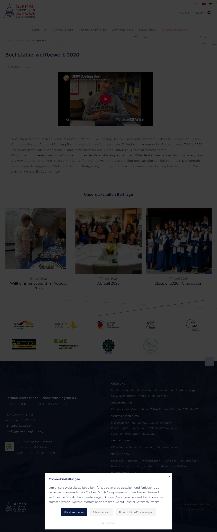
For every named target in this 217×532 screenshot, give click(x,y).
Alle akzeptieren (73, 512)
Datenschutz (108, 523)
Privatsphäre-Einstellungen (136, 512)
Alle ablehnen (101, 512)
